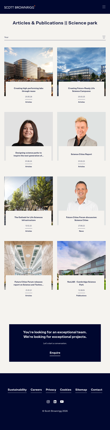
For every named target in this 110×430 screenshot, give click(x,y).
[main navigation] (104, 7)
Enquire (55, 352)
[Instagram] (48, 402)
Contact (96, 389)
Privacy (51, 389)
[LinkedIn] (55, 402)
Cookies (65, 389)
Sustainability (17, 389)
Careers (36, 389)
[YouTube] (62, 402)
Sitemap (81, 389)
